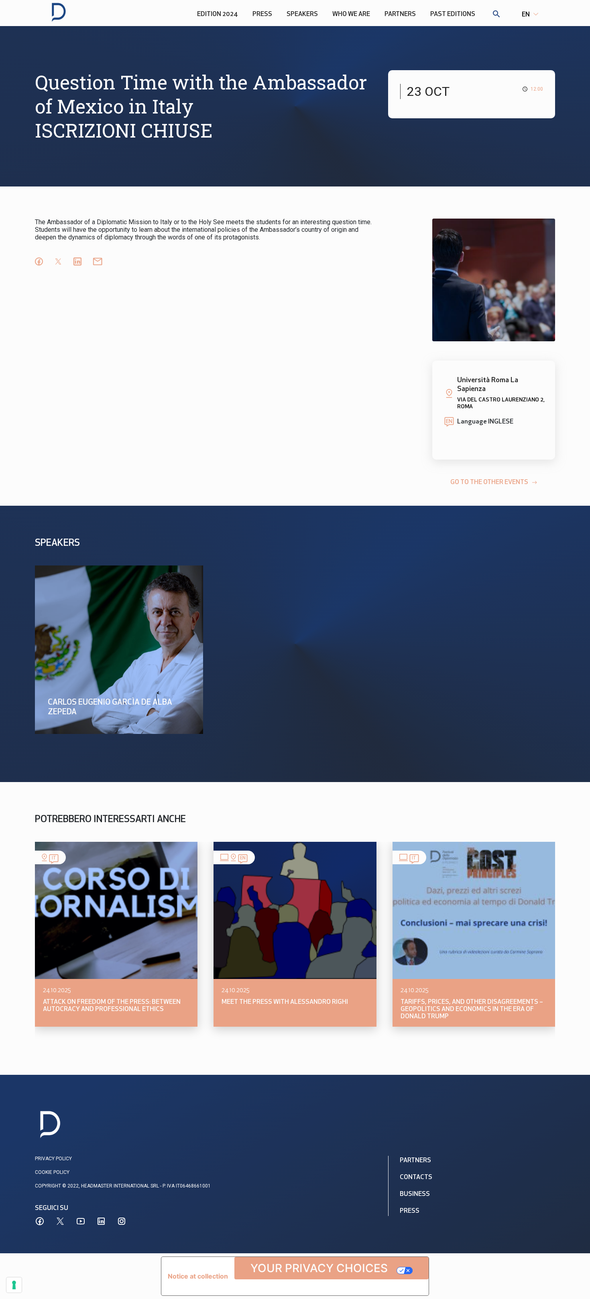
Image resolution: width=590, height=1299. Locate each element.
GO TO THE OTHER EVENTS (489, 482)
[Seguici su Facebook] (40, 1221)
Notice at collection (198, 1276)
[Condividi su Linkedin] (77, 261)
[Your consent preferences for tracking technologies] (14, 1285)
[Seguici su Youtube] (80, 1221)
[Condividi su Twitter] (58, 261)
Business (415, 1194)
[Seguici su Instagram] (121, 1221)
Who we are (351, 14)
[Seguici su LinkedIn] (101, 1221)
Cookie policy (52, 1172)
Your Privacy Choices (319, 1268)
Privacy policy (53, 1158)
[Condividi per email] (97, 261)
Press (262, 14)
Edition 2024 (217, 14)
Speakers (302, 14)
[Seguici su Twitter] (60, 1221)
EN (526, 15)
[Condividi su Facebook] (39, 261)
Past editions (452, 14)
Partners (400, 14)
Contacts (416, 1177)
